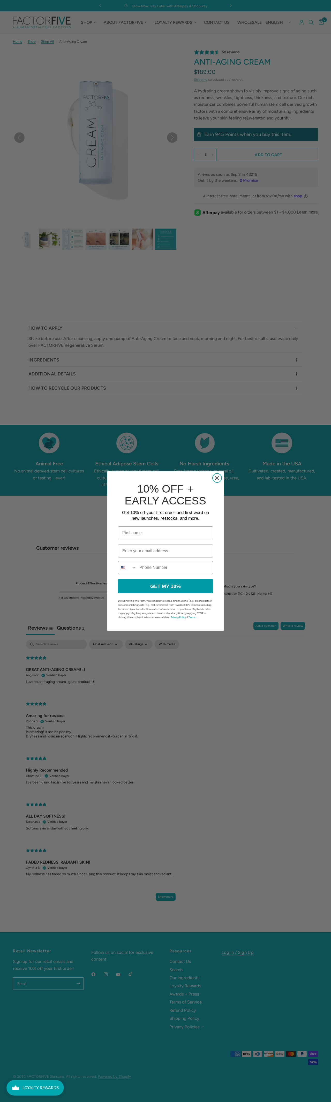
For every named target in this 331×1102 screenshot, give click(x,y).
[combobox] (127, 567)
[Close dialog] (217, 477)
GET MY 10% (165, 586)
